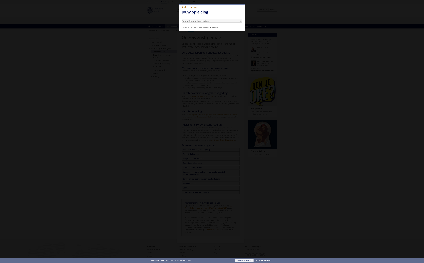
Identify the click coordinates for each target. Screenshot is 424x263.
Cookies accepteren (244, 260)
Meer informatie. (186, 260)
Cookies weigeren (264, 260)
